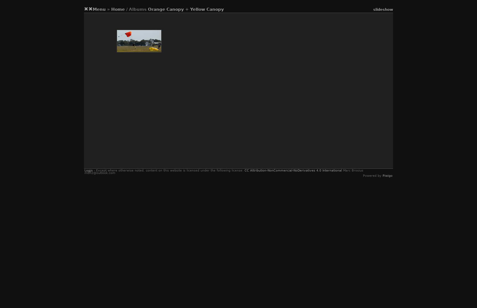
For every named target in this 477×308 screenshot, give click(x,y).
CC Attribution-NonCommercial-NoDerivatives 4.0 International (293, 170)
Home (118, 9)
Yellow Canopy (207, 9)
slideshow (383, 9)
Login (88, 170)
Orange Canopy (166, 9)
